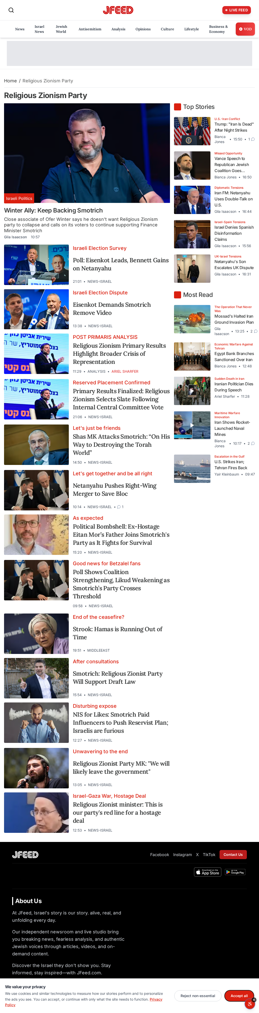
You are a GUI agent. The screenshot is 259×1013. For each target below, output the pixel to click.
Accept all (239, 996)
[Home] (118, 10)
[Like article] (144, 281)
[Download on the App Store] (207, 872)
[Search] (11, 10)
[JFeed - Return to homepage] (25, 854)
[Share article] (162, 281)
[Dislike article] (153, 281)
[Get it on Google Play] (235, 872)
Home (10, 80)
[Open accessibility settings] (250, 1004)
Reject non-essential (198, 996)
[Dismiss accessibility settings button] (253, 999)
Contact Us (233, 854)
